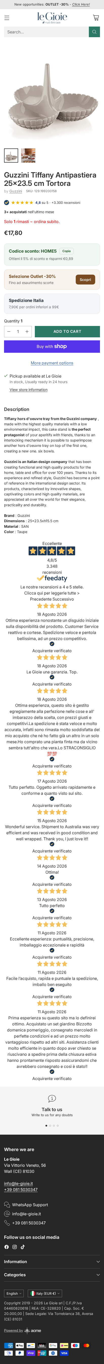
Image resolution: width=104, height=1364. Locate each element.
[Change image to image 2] (28, 155)
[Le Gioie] (52, 18)
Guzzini (15, 191)
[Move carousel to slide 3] (54, 1126)
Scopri (85, 279)
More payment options (52, 362)
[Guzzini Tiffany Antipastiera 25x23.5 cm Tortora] (52, 92)
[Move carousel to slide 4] (58, 1126)
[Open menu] (7, 18)
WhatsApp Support (30, 1204)
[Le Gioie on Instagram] (15, 1247)
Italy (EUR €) (46, 1293)
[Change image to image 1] (11, 155)
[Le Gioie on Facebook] (7, 1247)
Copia (66, 251)
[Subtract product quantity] (8, 331)
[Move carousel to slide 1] (46, 1126)
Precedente (40, 599)
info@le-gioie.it (18, 1183)
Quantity (13, 320)
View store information (28, 389)
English (12, 1293)
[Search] (94, 32)
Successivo (63, 599)
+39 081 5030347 (21, 1189)
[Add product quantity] (27, 331)
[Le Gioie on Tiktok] (23, 1247)
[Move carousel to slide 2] (50, 1126)
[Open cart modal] (96, 18)
